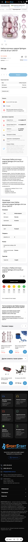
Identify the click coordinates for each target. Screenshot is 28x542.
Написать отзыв (14, 281)
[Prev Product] (2, 44)
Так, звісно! (17, 7)
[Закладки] (17, 539)
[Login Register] (24, 2)
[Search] (19, 2)
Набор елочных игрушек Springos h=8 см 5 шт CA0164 (6, 347)
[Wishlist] (25, 56)
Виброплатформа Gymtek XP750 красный (6, 379)
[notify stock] (11, 352)
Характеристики (16, 9)
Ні (21, 7)
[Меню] (2, 2)
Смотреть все (5, 91)
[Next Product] (5, 44)
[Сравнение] (21, 539)
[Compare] (22, 56)
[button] (1, 27)
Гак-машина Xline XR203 (20, 378)
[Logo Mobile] (9, 2)
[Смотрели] (14, 539)
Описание (8, 9)
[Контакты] (21, 2)
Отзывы (24, 9)
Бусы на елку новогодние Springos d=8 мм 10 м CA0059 (20, 347)
